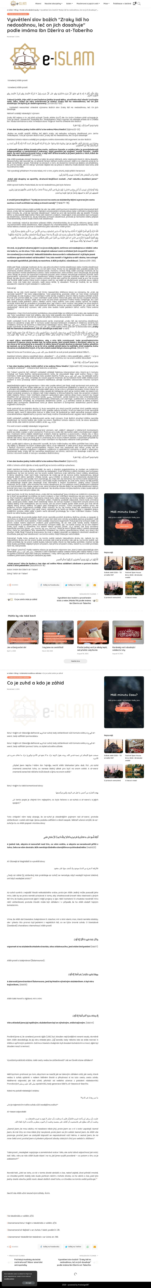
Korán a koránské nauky (18, 14)
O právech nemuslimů (112, 597)
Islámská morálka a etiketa (19, 677)
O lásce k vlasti (131, 597)
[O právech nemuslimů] (113, 588)
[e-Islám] (19, 3)
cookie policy (9, 1279)
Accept (28, 1283)
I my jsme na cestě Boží (52, 647)
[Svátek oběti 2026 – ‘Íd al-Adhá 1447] (113, 563)
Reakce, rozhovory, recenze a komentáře (61, 639)
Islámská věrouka (122, 639)
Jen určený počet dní (16, 647)
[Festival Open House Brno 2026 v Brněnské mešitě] (134, 563)
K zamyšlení (50, 633)
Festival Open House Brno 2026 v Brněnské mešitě (133, 575)
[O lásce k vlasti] (134, 588)
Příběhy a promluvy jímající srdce (23, 641)
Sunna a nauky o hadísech (55, 641)
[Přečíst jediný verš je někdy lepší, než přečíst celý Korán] (93, 632)
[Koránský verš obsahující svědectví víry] (128, 632)
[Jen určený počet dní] (23, 632)
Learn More (124, 526)
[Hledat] (139, 3)
